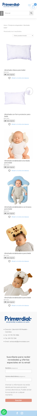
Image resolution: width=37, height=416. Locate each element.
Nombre (11, 368)
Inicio (5, 25)
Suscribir (18, 400)
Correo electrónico (15, 376)
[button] (4, 412)
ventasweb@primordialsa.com (19, 341)
